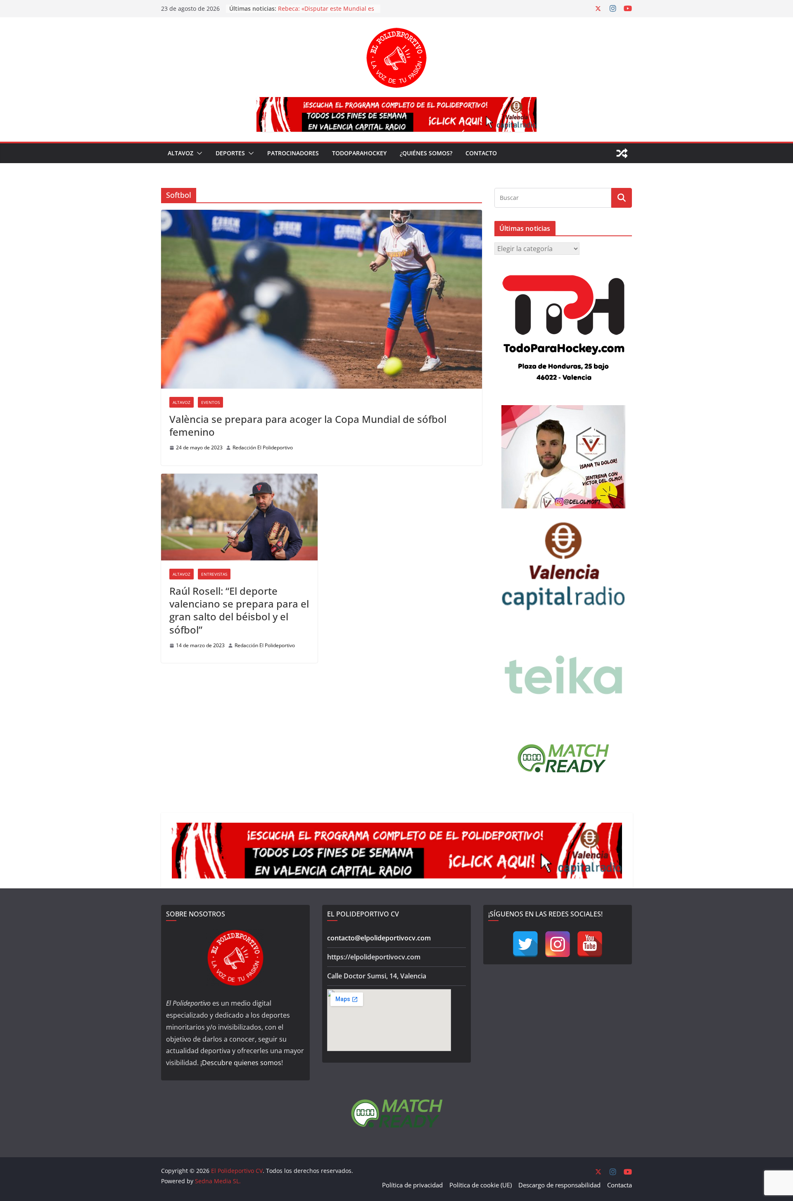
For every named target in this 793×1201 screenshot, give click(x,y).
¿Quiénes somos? (426, 153)
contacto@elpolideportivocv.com (379, 937)
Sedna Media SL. (218, 1181)
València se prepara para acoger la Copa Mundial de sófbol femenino (307, 425)
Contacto (481, 153)
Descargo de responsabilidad (559, 1185)
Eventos (210, 402)
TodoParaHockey (359, 153)
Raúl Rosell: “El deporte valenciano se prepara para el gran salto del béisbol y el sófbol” (239, 610)
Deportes (230, 153)
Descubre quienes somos (241, 1062)
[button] (197, 153)
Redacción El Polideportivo (263, 447)
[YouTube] (590, 944)
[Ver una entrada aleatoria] (622, 153)
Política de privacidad (412, 1185)
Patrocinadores (293, 153)
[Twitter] (525, 944)
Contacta (619, 1185)
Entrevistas (214, 574)
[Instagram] (557, 944)
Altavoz (180, 153)
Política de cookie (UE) (480, 1185)
